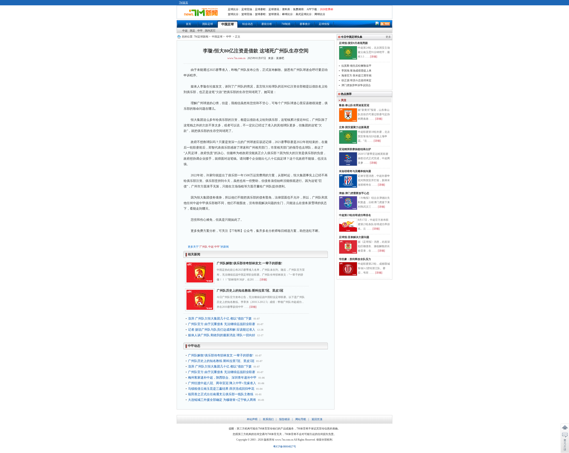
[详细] (263, 279)
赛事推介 (305, 24)
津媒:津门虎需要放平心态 (354, 193)
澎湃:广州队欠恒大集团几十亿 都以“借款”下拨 (220, 318)
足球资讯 (273, 9)
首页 (188, 24)
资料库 (286, 9)
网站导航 (300, 419)
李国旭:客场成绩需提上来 (356, 70)
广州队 (204, 246)
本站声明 (252, 419)
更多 (388, 36)
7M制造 (286, 24)
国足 (192, 30)
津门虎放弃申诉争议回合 (356, 85)
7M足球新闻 (201, 36)
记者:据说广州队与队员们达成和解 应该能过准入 (221, 329)
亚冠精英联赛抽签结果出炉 (355, 149)
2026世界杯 (326, 9)
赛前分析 (266, 24)
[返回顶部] (565, 427)
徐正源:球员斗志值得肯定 (356, 80)
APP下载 (312, 9)
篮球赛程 (260, 14)
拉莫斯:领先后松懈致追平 (356, 65)
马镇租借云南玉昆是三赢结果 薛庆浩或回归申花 (221, 388)
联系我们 (268, 419)
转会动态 (247, 24)
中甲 (200, 30)
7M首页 (183, 2)
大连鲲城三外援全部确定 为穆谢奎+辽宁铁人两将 (222, 399)
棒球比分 (287, 14)
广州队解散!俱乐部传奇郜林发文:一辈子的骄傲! (249, 263)
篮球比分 (233, 14)
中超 (185, 30)
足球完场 (246, 9)
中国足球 (227, 24)
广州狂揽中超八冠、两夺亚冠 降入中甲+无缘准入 (222, 383)
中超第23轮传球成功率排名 (355, 215)
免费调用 (298, 9)
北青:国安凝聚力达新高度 (354, 127)
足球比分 (233, 9)
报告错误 (284, 419)
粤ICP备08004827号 (284, 446)
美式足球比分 (304, 14)
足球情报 (324, 24)
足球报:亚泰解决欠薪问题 (354, 237)
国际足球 (207, 24)
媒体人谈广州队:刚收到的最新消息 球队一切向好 (221, 335)
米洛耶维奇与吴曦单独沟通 (355, 171)
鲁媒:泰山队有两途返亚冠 (354, 105)
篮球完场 (246, 14)
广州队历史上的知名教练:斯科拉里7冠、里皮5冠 (250, 290)
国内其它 (210, 30)
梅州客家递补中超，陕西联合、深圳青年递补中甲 (222, 377)
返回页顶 (317, 419)
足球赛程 (260, 9)
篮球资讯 (273, 14)
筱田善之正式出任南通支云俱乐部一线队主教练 (220, 394)
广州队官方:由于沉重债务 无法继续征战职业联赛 (221, 324)
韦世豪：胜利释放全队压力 (355, 259)
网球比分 (320, 14)
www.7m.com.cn (236, 58)
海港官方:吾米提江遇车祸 (356, 75)
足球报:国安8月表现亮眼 (353, 43)
